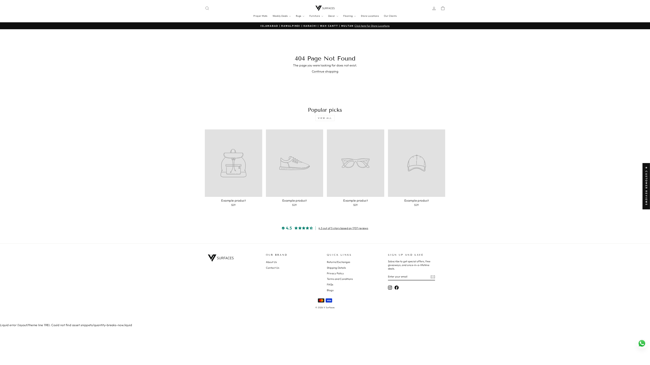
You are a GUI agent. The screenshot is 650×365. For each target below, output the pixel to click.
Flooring (348, 15)
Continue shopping (325, 71)
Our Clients (390, 15)
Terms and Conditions (340, 279)
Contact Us (272, 267)
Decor (332, 15)
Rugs (299, 15)
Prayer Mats (260, 15)
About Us (271, 262)
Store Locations (370, 15)
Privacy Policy (335, 273)
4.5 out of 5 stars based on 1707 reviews (343, 228)
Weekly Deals (280, 15)
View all (325, 118)
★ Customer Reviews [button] (646, 186)
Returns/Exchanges (338, 262)
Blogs (330, 290)
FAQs (330, 284)
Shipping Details (336, 267)
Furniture (315, 15)
